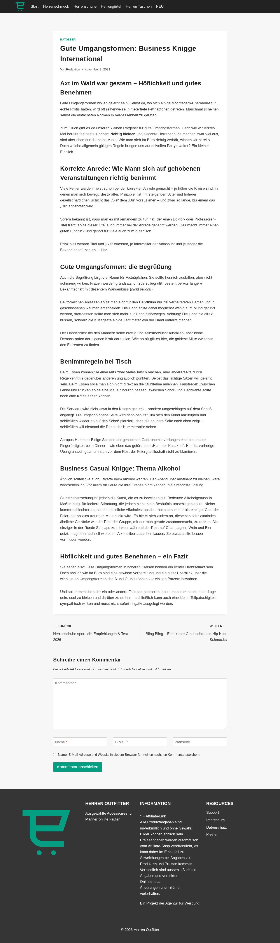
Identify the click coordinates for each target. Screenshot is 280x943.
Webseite (182, 742)
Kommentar (66, 683)
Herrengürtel (111, 6)
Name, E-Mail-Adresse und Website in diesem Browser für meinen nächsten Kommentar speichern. (129, 754)
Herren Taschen (139, 6)
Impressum (215, 820)
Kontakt (212, 835)
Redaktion (73, 69)
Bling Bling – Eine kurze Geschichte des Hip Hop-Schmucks (186, 633)
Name (61, 742)
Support (212, 812)
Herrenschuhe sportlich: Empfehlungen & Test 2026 (90, 633)
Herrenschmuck (56, 6)
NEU (160, 6)
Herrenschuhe (85, 6)
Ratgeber (68, 39)
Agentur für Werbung (182, 903)
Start (34, 6)
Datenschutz (216, 827)
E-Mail (121, 742)
